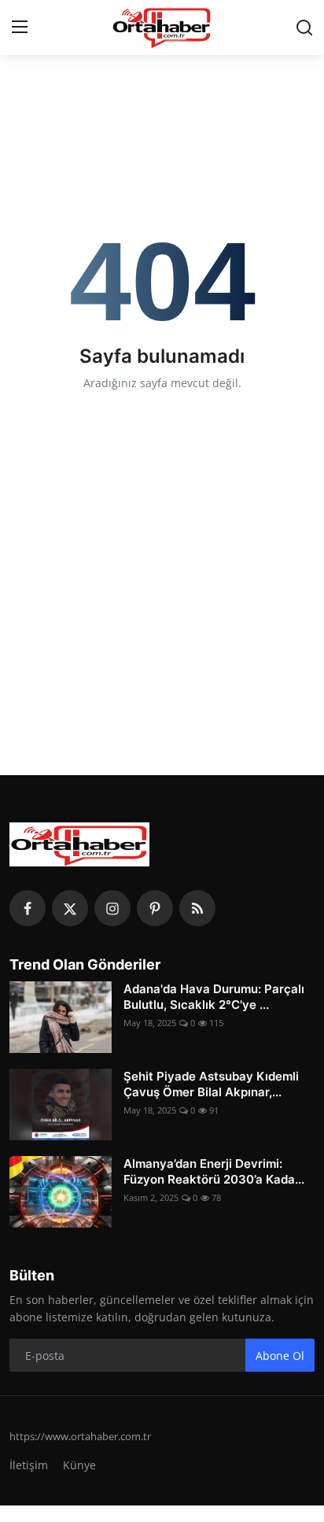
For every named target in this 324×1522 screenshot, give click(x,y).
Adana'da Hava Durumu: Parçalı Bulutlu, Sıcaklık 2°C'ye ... (213, 996)
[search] (304, 27)
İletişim (28, 1464)
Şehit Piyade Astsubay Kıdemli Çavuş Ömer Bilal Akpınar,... (211, 1084)
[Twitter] (70, 908)
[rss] (197, 908)
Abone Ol (280, 1355)
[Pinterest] (155, 908)
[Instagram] (112, 908)
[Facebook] (27, 908)
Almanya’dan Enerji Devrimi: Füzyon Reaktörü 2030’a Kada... (213, 1171)
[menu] (19, 27)
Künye (79, 1464)
